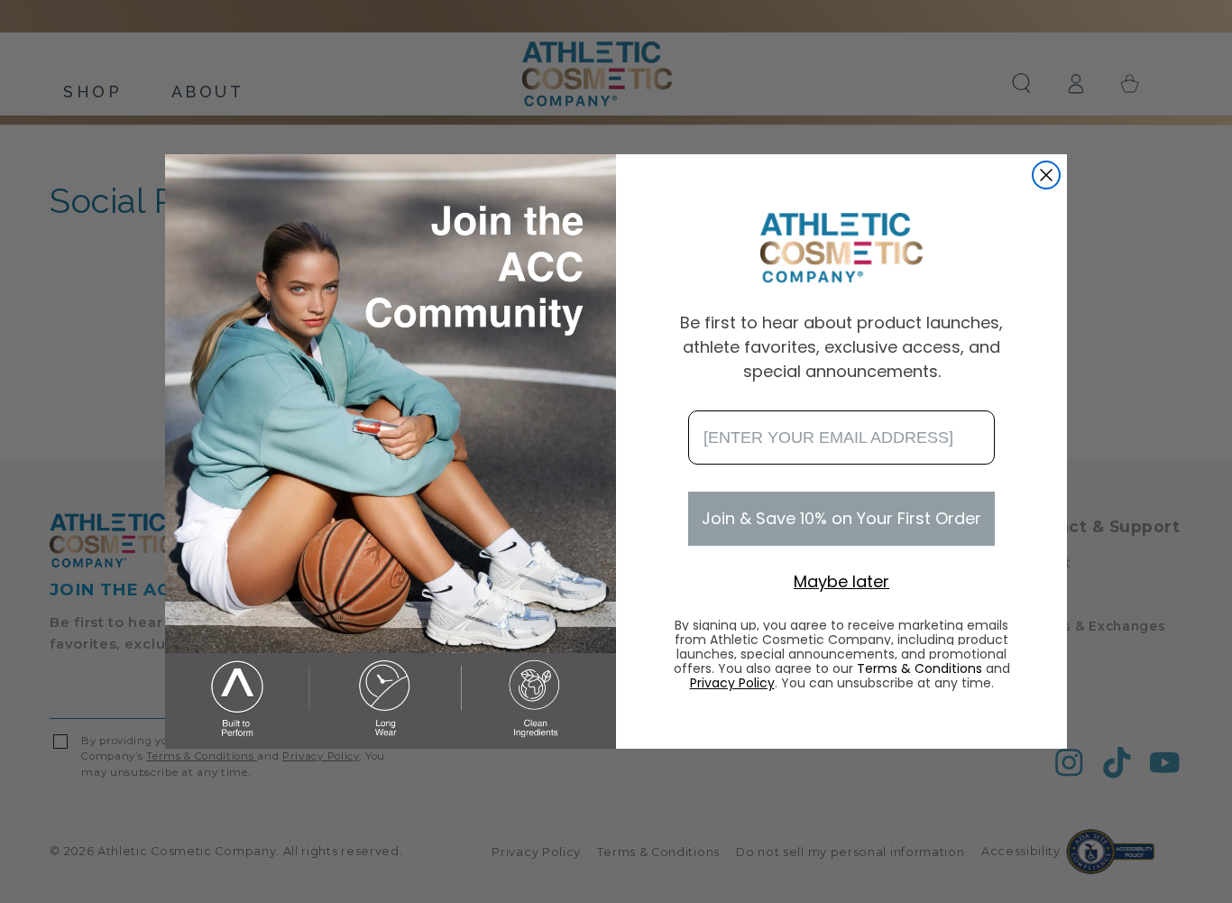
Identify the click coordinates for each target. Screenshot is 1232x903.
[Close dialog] (1046, 175)
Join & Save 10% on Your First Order (841, 518)
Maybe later (841, 581)
